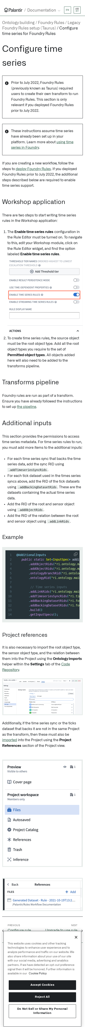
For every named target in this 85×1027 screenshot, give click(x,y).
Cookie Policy (38, 973)
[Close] (76, 937)
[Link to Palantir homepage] (13, 10)
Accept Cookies (42, 985)
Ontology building (18, 23)
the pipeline (26, 407)
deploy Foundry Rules (33, 169)
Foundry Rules (51, 23)
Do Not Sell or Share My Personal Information (42, 1011)
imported (9, 740)
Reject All (42, 997)
